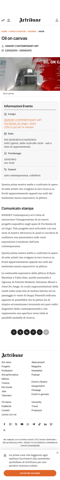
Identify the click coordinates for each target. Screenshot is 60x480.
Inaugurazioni (38, 385)
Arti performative (10, 374)
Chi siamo (6, 402)
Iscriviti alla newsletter (30, 473)
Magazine (36, 366)
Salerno (32, 31)
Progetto (6, 366)
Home (4, 31)
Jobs (4, 391)
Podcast (36, 374)
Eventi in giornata (40, 394)
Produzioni (37, 410)
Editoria (5, 378)
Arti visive (6, 362)
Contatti (6, 410)
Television (7, 395)
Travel (35, 406)
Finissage (36, 390)
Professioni (7, 370)
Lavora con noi (9, 414)
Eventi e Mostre (18, 31)
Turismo (6, 383)
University (37, 402)
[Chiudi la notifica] (57, 452)
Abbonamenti (38, 362)
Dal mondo (7, 387)
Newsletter (37, 370)
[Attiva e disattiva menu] (3, 20)
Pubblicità (6, 406)
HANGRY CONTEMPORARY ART (22, 46)
